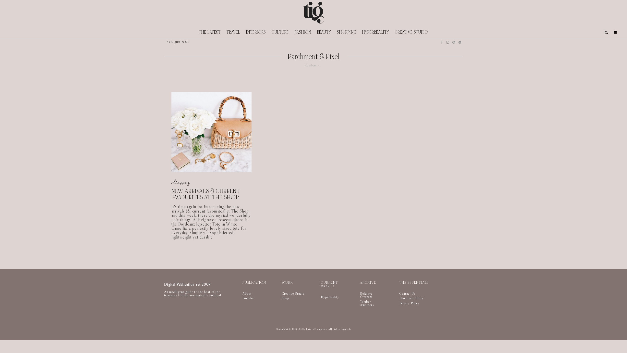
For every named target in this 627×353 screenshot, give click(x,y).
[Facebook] (442, 42)
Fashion (303, 32)
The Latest (210, 32)
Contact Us (407, 293)
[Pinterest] (454, 42)
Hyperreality (375, 32)
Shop (285, 298)
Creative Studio (411, 32)
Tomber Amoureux (367, 303)
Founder (248, 298)
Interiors (256, 32)
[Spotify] (460, 42)
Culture (280, 32)
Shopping (346, 32)
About (247, 293)
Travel (233, 32)
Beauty (324, 32)
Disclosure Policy (411, 298)
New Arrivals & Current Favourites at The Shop (205, 194)
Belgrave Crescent (366, 295)
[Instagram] (448, 42)
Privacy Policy (409, 303)
